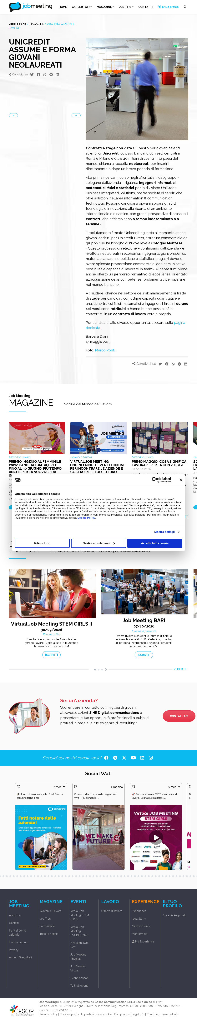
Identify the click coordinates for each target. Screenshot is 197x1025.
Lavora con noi (18, 942)
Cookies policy (69, 1014)
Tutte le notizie (49, 933)
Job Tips (45, 918)
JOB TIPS (125, 6)
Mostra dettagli (164, 531)
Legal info (138, 1014)
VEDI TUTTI (181, 669)
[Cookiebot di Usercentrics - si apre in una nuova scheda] (154, 480)
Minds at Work (141, 926)
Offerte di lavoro (111, 911)
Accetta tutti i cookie (155, 543)
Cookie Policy (86, 518)
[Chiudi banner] (180, 480)
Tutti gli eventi (79, 985)
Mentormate (140, 933)
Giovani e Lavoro (51, 911)
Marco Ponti (105, 350)
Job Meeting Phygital (78, 956)
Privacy (13, 949)
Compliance (122, 1014)
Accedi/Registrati (20, 957)
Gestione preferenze (96, 543)
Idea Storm (139, 918)
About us (15, 915)
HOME (63, 6)
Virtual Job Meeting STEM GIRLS (79, 915)
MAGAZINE (104, 6)
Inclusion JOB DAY (79, 945)
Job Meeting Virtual (78, 968)
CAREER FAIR (81, 6)
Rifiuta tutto (42, 543)
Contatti (14, 922)
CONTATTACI (179, 716)
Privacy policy (48, 1014)
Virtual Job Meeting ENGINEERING (79, 931)
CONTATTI (145, 6)
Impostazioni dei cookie (96, 1014)
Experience (139, 911)
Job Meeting (17, 23)
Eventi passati (79, 978)
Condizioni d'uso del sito (162, 1014)
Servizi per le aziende (17, 932)
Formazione (47, 926)
